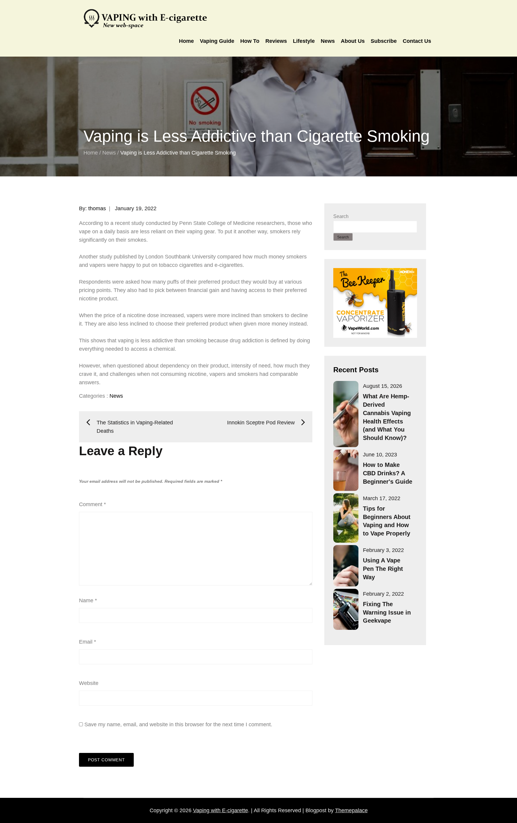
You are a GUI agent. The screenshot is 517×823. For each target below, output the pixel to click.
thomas (97, 208)
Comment (92, 504)
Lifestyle (304, 41)
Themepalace (351, 810)
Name (88, 600)
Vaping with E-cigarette (220, 810)
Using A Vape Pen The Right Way (383, 568)
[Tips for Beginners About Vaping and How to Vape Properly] (345, 518)
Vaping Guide (217, 41)
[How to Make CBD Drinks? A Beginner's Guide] (345, 470)
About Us (353, 41)
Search (341, 216)
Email (87, 642)
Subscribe (384, 41)
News (328, 41)
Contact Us (417, 41)
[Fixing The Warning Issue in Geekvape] (345, 609)
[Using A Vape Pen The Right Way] (345, 565)
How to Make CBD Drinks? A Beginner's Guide (387, 473)
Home (186, 41)
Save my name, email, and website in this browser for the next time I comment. (178, 724)
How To (249, 41)
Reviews (276, 41)
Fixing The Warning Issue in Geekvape (387, 612)
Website (88, 683)
